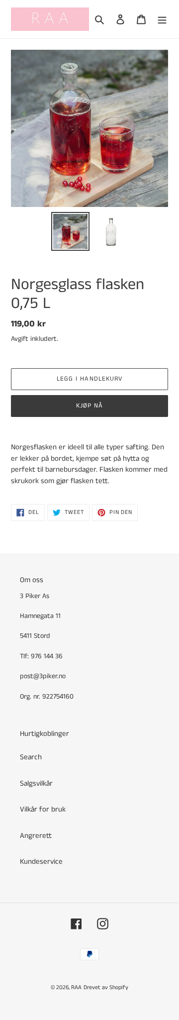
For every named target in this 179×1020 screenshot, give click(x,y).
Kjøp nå (89, 405)
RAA (76, 987)
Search (31, 757)
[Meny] (162, 19)
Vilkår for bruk (43, 809)
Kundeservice (41, 861)
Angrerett (36, 835)
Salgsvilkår (36, 783)
